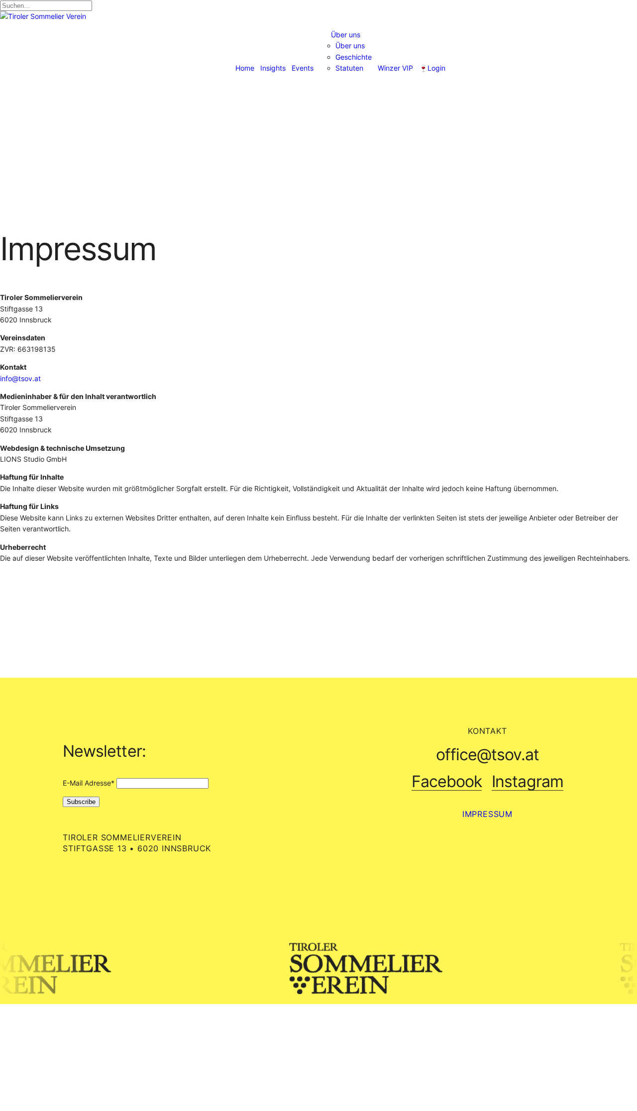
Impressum (487, 814)
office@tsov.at (487, 755)
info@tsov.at (20, 378)
